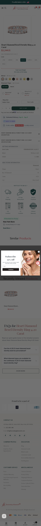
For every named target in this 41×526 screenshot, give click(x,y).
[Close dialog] (39, 252)
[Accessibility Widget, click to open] (38, 263)
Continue (10, 269)
